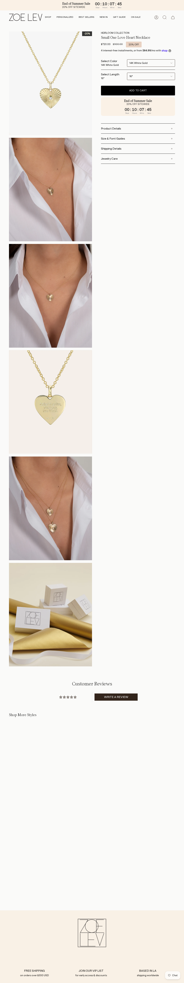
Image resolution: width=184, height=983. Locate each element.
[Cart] (173, 17)
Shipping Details (111, 148)
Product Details (111, 128)
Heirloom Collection (115, 32)
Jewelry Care (109, 158)
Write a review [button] (116, 697)
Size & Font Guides (113, 138)
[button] (48, 17)
